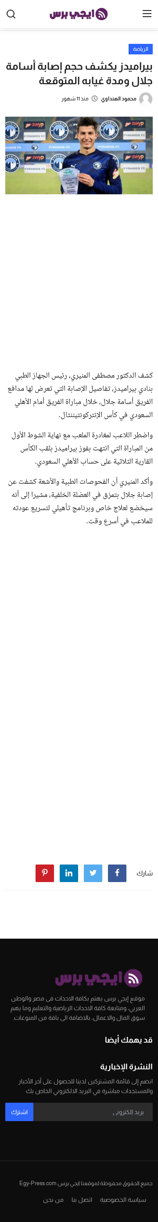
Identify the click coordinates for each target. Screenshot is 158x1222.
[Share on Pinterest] (45, 873)
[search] (11, 14)
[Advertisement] (79, 280)
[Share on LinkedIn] (69, 873)
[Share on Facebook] (117, 873)
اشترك (19, 1111)
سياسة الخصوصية (123, 1199)
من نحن (53, 1199)
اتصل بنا (82, 1199)
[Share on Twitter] (93, 873)
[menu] (147, 14)
